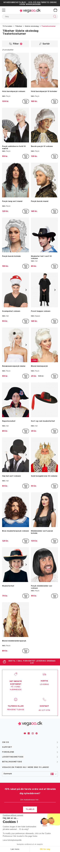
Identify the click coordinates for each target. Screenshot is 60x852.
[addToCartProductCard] (25, 101)
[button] (30, 773)
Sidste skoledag (31, 26)
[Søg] (54, 17)
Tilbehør (18, 26)
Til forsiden (7, 26)
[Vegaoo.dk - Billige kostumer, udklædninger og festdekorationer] (30, 10)
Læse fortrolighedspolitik (12, 840)
